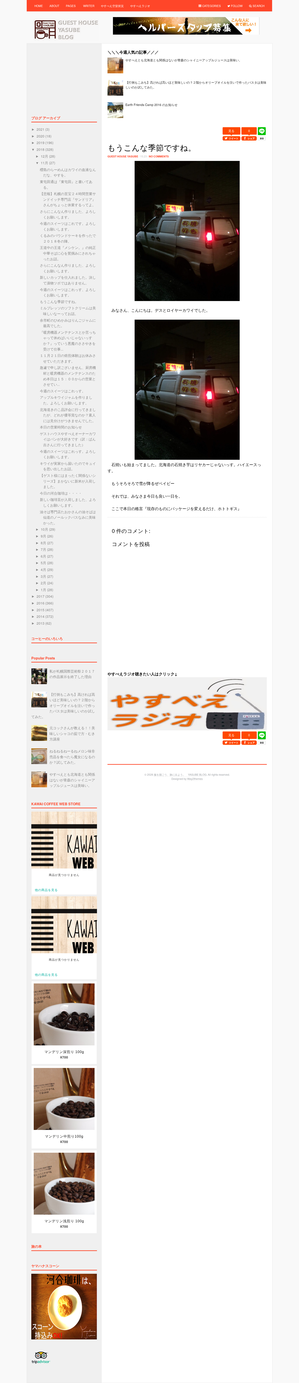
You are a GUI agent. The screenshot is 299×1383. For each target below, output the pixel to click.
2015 (41, 609)
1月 (44, 589)
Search (258, 6)
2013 (41, 623)
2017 (41, 596)
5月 (44, 562)
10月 (45, 529)
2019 (41, 142)
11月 (45, 162)
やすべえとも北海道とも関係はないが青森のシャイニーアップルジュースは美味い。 (183, 60)
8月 (44, 542)
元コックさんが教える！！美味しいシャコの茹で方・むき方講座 (72, 733)
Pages (71, 6)
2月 (44, 582)
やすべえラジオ (140, 6)
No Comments (159, 156)
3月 (44, 576)
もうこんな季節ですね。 (59, 301)
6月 (44, 556)
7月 (44, 549)
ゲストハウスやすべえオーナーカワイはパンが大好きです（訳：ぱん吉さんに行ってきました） (68, 439)
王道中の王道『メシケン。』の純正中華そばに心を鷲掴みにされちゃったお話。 (68, 253)
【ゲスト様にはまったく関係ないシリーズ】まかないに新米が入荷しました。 (68, 481)
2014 (41, 616)
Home (38, 6)
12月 (45, 156)
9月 (44, 536)
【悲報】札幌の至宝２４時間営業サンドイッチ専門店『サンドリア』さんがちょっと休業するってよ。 (68, 199)
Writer (88, 6)
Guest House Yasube (122, 156)
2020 (41, 136)
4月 (44, 569)
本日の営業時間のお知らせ (61, 427)
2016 (41, 603)
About (54, 6)
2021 (41, 129)
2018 (41, 149)
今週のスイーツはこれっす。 (62, 390)
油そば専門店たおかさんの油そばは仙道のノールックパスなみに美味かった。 (68, 517)
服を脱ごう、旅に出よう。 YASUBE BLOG (180, 774)
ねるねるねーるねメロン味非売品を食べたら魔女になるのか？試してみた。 (72, 757)
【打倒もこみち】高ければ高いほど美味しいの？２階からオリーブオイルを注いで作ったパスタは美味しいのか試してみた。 (63, 705)
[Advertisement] (187, 124)
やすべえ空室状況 (112, 6)
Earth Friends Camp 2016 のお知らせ (151, 104)
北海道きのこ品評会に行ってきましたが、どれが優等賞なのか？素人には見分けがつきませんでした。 (68, 415)
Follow (236, 6)
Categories (211, 6)
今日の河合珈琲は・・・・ (61, 493)
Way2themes (195, 778)
